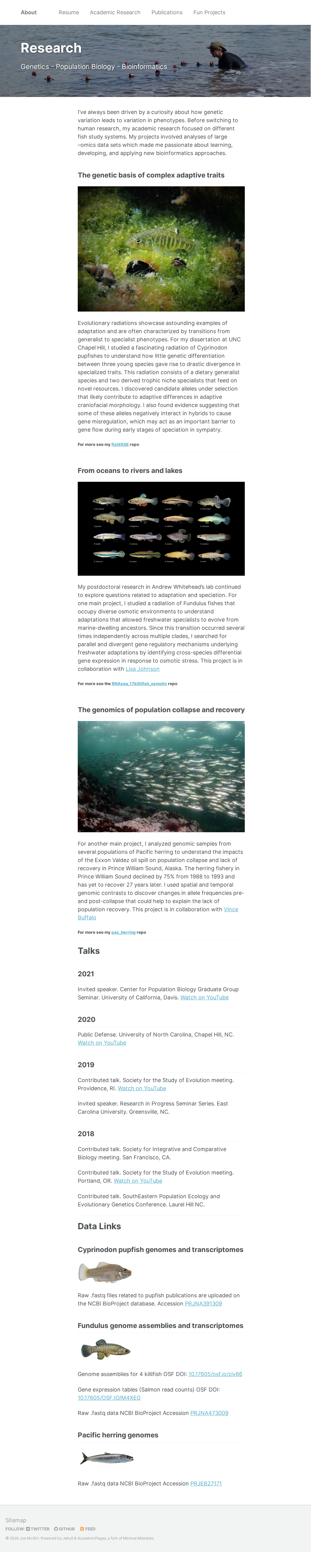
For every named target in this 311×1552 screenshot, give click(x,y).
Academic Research (115, 12)
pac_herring (123, 932)
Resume (69, 12)
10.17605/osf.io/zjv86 (215, 1374)
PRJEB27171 (206, 1483)
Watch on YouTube (204, 997)
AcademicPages (91, 1538)
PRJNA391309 (203, 1303)
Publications (167, 12)
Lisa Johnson (143, 669)
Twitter (40, 1528)
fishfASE (120, 444)
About (29, 12)
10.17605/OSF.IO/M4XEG (109, 1398)
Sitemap (15, 1520)
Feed (90, 1528)
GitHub (66, 1528)
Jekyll (68, 1538)
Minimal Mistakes (138, 1538)
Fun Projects (209, 12)
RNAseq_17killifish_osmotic (139, 683)
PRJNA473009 (209, 1413)
